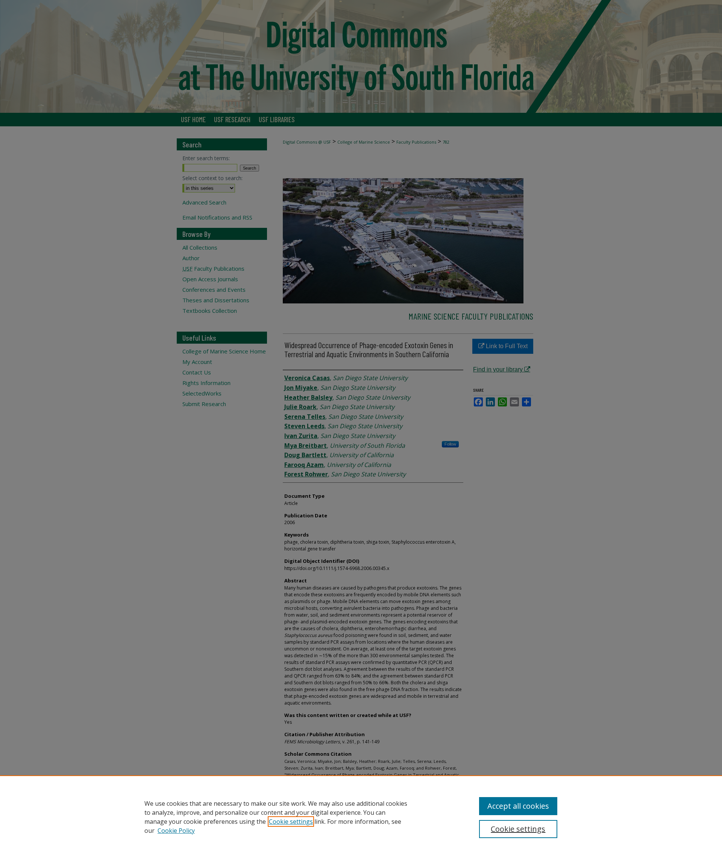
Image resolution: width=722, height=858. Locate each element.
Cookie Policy (176, 830)
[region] (361, 816)
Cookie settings (291, 821)
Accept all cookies (518, 806)
